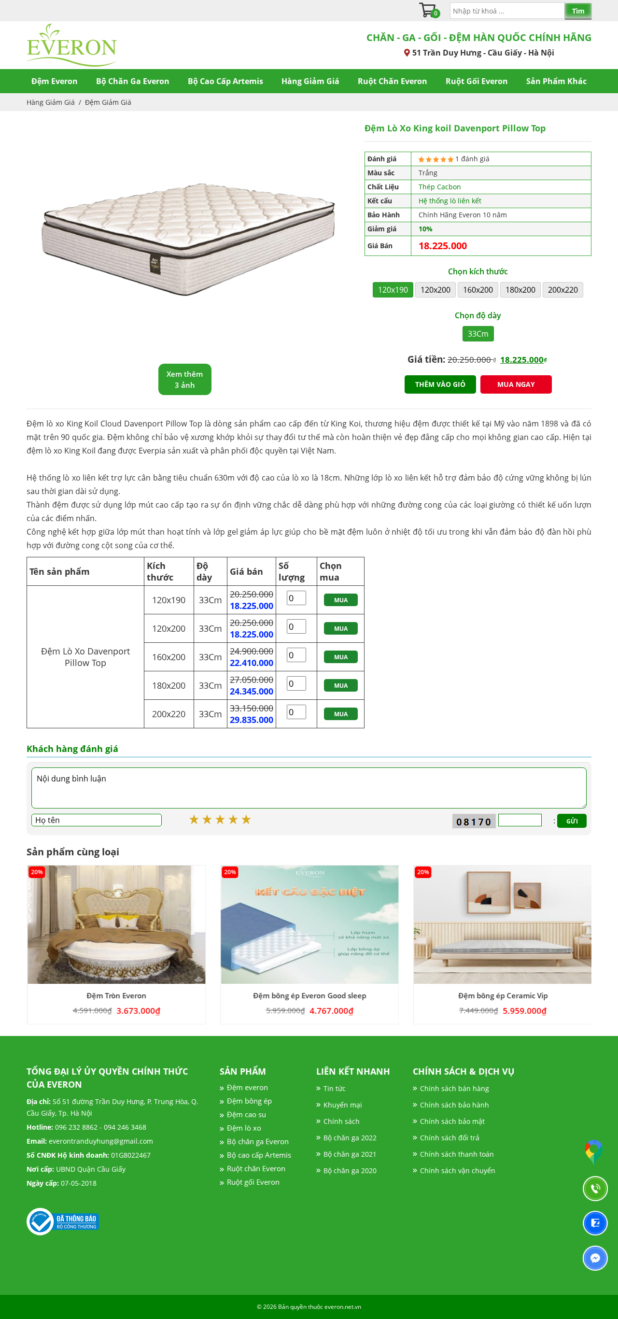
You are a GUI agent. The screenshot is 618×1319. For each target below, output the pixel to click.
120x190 (393, 289)
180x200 (520, 289)
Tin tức (334, 1088)
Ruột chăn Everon (256, 1168)
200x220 (563, 289)
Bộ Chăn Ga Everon (132, 81)
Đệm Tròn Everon (116, 995)
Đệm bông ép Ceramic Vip (502, 995)
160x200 (478, 289)
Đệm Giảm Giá (108, 102)
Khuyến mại (342, 1104)
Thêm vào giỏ (440, 384)
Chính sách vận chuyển (457, 1170)
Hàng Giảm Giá (310, 81)
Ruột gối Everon (253, 1182)
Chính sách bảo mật (452, 1121)
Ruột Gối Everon (477, 81)
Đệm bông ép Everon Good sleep (309, 995)
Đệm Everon (54, 81)
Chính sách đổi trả (449, 1137)
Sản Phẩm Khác (556, 81)
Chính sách (341, 1121)
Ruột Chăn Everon (392, 81)
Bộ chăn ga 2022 (350, 1137)
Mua (341, 600)
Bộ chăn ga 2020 (350, 1170)
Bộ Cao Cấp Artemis (225, 81)
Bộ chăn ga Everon (258, 1141)
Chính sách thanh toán (457, 1154)
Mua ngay (516, 384)
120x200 (435, 289)
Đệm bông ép (249, 1101)
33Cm (478, 333)
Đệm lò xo (244, 1128)
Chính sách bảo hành (454, 1104)
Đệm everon (247, 1087)
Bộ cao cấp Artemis (259, 1155)
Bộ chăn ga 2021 (350, 1154)
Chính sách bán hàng (454, 1088)
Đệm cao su (246, 1114)
